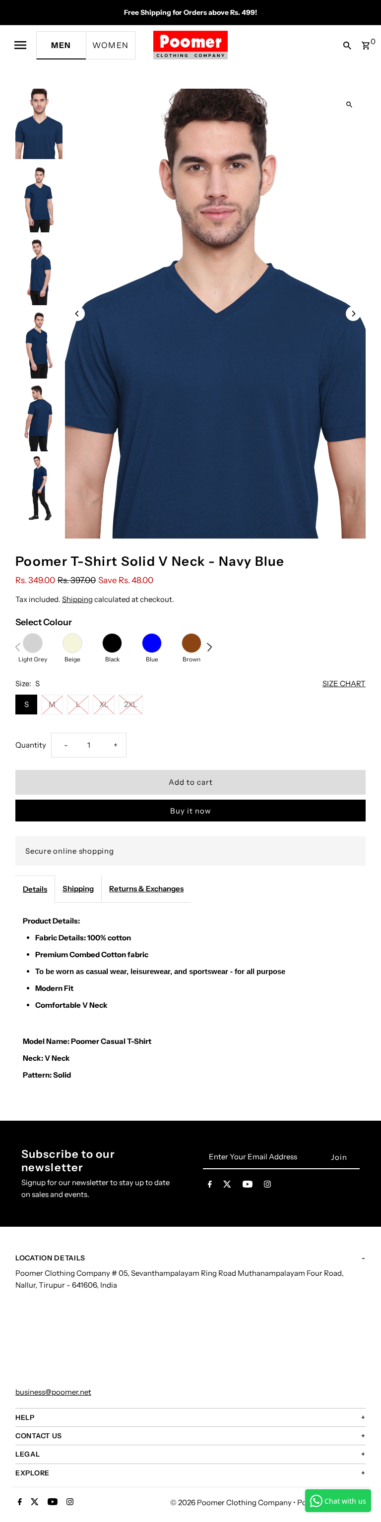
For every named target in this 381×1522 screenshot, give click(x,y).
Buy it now (190, 810)
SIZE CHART (344, 683)
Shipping (77, 599)
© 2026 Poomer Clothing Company (231, 1502)
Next (212, 646)
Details (35, 889)
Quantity (30, 745)
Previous (20, 646)
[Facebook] (210, 1186)
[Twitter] (227, 1186)
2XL (130, 704)
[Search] (345, 45)
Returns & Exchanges (146, 888)
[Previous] (77, 313)
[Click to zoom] (349, 105)
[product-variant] (33, 643)
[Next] (353, 313)
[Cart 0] (366, 42)
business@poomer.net (53, 1392)
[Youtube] (248, 1186)
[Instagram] (267, 1186)
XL (104, 704)
